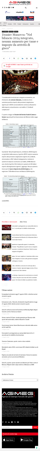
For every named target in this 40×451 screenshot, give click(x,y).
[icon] (11, 441)
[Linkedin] (7, 7)
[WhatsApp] (18, 58)
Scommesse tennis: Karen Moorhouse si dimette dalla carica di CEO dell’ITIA (19, 326)
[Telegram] (9, 7)
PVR (15, 24)
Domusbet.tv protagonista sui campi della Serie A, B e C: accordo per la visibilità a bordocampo (18, 334)
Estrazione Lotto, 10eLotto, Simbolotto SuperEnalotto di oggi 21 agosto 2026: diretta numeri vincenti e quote (19, 303)
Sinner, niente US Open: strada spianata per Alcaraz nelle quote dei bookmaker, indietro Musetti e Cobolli (18, 318)
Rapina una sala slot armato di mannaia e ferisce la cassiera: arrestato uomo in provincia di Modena (19, 356)
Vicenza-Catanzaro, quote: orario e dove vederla (16, 341)
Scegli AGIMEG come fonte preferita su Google (19, 65)
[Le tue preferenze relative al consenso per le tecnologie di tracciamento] (37, 448)
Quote (32, 24)
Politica (16, 31)
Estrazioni (25, 24)
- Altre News (23, 222)
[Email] (27, 58)
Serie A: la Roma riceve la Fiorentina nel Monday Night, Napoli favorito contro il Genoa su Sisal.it (19, 310)
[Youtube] (13, 7)
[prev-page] (3, 285)
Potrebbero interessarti (9, 222)
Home (3, 28)
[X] (11, 7)
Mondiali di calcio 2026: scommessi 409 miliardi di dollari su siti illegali (20, 348)
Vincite (10, 24)
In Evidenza (10, 28)
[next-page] (6, 285)
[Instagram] (5, 7)
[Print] (31, 58)
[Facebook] (2, 7)
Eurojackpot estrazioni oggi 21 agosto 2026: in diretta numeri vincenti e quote (19, 295)
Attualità (11, 31)
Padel (19, 24)
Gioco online (5, 24)
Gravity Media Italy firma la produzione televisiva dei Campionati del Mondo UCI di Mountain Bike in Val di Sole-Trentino (25, 237)
